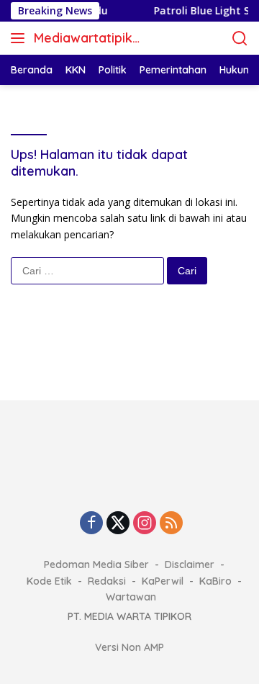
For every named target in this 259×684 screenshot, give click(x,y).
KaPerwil (162, 581)
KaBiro (215, 581)
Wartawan (131, 596)
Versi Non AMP (129, 647)
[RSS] (171, 523)
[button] (20, 38)
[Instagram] (144, 523)
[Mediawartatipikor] (129, 472)
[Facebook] (91, 523)
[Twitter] (118, 523)
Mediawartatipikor (87, 39)
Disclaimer (189, 564)
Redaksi (107, 581)
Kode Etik (49, 581)
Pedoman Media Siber (96, 564)
